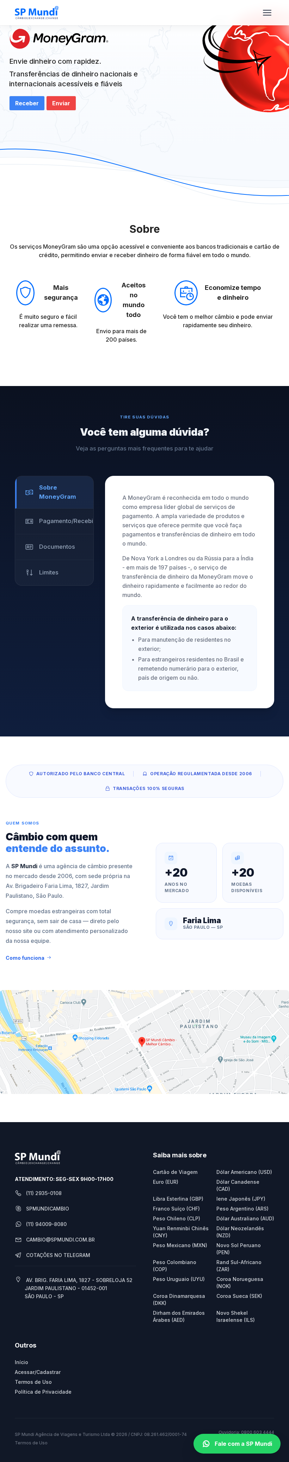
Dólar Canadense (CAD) (237, 1185)
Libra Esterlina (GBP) (178, 1199)
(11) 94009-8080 (46, 1224)
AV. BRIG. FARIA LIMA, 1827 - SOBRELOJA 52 (79, 1288)
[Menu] (267, 12)
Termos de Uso (33, 1382)
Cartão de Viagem (175, 1172)
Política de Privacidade (43, 1392)
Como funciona (25, 958)
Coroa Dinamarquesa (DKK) (179, 1299)
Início (21, 1362)
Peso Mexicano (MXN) (180, 1245)
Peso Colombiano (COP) (174, 1265)
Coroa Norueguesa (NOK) (239, 1282)
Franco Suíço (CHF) (176, 1209)
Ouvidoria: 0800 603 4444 (246, 1432)
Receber (27, 103)
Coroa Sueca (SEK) (239, 1296)
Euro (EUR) (165, 1182)
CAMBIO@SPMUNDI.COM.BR (60, 1240)
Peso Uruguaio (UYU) (179, 1279)
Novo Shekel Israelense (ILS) (235, 1316)
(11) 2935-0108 (44, 1193)
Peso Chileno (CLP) (176, 1218)
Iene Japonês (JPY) (240, 1199)
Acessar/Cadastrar (38, 1372)
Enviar (61, 103)
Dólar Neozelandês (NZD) (240, 1231)
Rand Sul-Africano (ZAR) (239, 1265)
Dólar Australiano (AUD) (245, 1218)
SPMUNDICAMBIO (47, 1209)
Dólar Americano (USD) (244, 1172)
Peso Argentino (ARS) (242, 1209)
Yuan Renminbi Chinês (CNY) (181, 1231)
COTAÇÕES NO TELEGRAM (58, 1255)
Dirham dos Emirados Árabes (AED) (179, 1316)
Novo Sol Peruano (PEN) (238, 1248)
